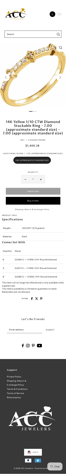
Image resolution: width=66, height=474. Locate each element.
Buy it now (33, 200)
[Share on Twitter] (36, 298)
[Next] (60, 77)
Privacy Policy (14, 376)
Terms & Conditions (17, 389)
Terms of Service (15, 393)
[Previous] (6, 77)
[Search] (58, 34)
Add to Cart (33, 191)
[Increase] (41, 179)
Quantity (33, 172)
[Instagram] (28, 345)
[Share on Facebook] (31, 298)
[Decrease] (25, 179)
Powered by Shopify (43, 468)
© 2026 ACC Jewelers (23, 468)
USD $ (35, 452)
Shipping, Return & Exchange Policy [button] (32, 209)
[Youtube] (39, 345)
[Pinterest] (33, 345)
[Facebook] (23, 345)
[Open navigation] (59, 14)
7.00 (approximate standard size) (32, 160)
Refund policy (14, 397)
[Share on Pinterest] (41, 298)
